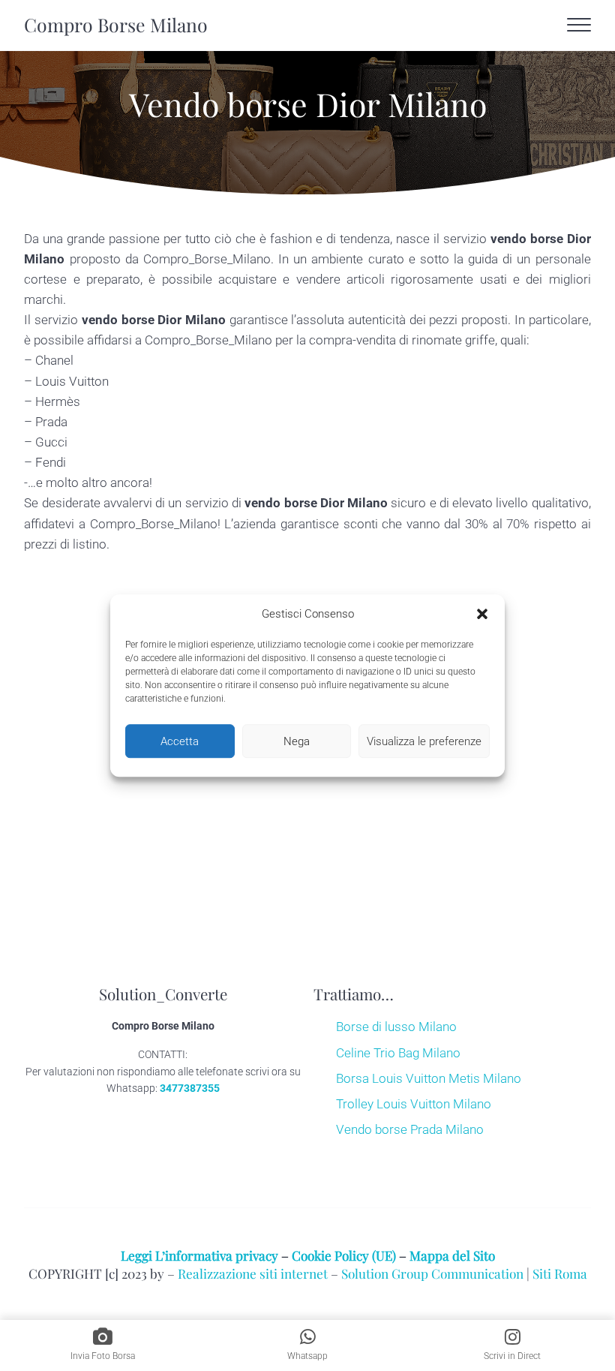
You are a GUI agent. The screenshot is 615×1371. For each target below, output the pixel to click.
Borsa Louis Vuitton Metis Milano (428, 1078)
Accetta (179, 741)
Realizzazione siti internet (253, 1273)
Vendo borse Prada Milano (410, 1129)
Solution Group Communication (432, 1273)
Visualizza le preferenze (424, 741)
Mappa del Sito (452, 1255)
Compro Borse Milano (116, 24)
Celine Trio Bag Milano (398, 1052)
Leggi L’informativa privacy (199, 1255)
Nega (297, 741)
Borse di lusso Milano (396, 1026)
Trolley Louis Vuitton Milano (413, 1103)
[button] (482, 614)
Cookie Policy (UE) (344, 1255)
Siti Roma (559, 1273)
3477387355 (190, 1088)
